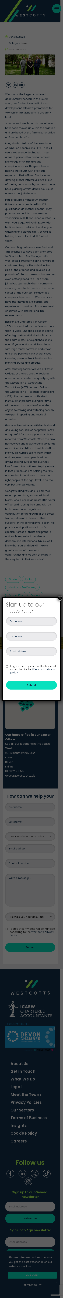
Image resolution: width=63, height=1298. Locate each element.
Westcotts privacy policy (32, 671)
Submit (31, 685)
